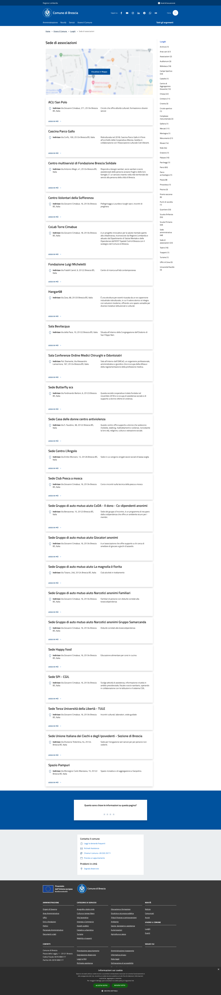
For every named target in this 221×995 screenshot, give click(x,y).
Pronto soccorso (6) (166, 195)
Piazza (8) (163, 179)
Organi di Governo (50, 909)
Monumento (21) (166, 138)
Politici (45, 925)
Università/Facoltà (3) (167, 268)
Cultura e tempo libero (85, 913)
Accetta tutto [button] (101, 985)
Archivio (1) (164, 46)
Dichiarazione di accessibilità (122, 963)
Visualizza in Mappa (99, 71)
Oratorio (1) (164, 152)
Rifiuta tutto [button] (119, 985)
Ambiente (115, 921)
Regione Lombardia (50, 3)
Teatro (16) (164, 247)
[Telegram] (143, 12)
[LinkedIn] (137, 12)
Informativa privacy (118, 954)
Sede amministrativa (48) (166, 232)
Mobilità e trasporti (84, 938)
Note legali (115, 959)
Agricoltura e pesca (118, 934)
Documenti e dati (49, 934)
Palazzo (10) (164, 157)
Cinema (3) (164, 103)
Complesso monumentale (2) (166, 117)
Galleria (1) (164, 123)
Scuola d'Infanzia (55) (166, 216)
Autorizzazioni (116, 930)
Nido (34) (163, 147)
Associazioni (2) (166, 56)
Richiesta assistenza (85, 963)
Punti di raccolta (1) (166, 203)
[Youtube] (126, 12)
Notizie (148, 909)
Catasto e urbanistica (85, 930)
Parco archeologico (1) (166, 173)
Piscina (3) (164, 189)
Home (48, 31)
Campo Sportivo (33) (166, 72)
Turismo (80, 934)
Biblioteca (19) (165, 66)
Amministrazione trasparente (122, 950)
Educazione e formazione (120, 909)
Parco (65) (164, 167)
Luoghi (73, 31)
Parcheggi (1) (165, 162)
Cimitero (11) (165, 98)
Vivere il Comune (60, 31)
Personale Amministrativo (53, 930)
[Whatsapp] (149, 12)
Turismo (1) (164, 257)
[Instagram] (132, 12)
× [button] (218, 969)
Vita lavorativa (82, 917)
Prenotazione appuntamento (88, 950)
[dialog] (110, 981)
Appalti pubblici (83, 925)
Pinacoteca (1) (165, 184)
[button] (110, 990)
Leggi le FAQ (82, 959)
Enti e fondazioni (49, 921)
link (132, 981)
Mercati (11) (164, 128)
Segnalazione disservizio (86, 954)
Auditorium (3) (165, 61)
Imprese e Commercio (85, 921)
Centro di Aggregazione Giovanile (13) (165, 86)
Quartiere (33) (165, 209)
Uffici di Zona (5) (166, 262)
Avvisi (147, 917)
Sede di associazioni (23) (166, 241)
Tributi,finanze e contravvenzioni (124, 917)
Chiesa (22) (164, 93)
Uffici (45, 917)
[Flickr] (155, 12)
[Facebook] (120, 12)
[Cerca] (175, 13)
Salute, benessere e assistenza (123, 925)
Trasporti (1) (164, 252)
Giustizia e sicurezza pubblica (122, 913)
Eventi (147, 933)
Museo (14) (164, 143)
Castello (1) (164, 78)
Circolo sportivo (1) (166, 110)
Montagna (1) (165, 133)
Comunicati (149, 913)
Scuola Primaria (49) (166, 223)
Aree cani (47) (165, 51)
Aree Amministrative (51, 913)
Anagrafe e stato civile (85, 909)
